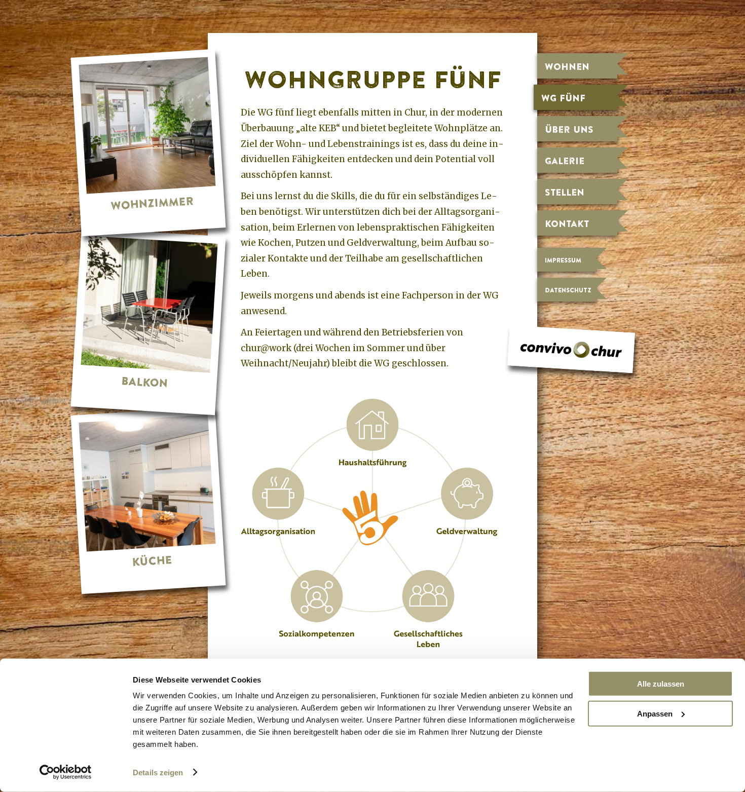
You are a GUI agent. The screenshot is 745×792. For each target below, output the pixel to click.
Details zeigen (158, 772)
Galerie (564, 160)
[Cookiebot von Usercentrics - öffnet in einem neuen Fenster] (65, 772)
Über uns (569, 129)
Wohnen (567, 66)
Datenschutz (568, 290)
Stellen (564, 192)
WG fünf (563, 97)
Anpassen (655, 713)
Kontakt (567, 223)
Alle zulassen (660, 684)
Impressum (563, 260)
